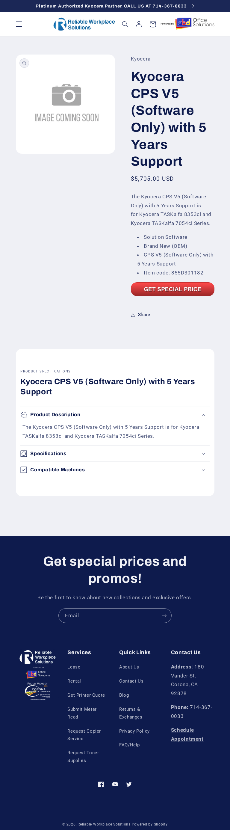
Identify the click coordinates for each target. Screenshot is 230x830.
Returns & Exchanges (131, 713)
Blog (124, 695)
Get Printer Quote (86, 695)
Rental (74, 681)
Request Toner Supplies (83, 756)
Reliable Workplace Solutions (104, 824)
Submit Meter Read (82, 713)
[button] (19, 24)
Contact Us (131, 681)
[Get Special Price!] (172, 295)
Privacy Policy (134, 731)
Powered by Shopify (150, 824)
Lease (73, 667)
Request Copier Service (84, 735)
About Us (129, 667)
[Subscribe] (164, 615)
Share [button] (144, 314)
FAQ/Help (129, 745)
